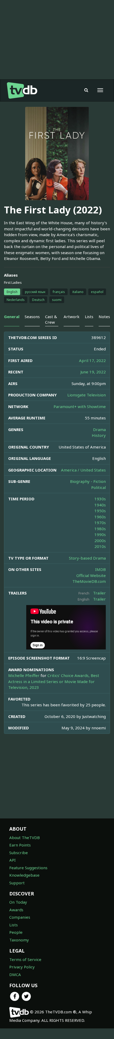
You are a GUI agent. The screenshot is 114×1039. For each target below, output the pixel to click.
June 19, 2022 (93, 371)
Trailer (99, 593)
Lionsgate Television (86, 394)
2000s (100, 540)
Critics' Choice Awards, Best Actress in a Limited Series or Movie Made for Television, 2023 (53, 681)
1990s (100, 534)
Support (17, 882)
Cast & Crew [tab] (51, 319)
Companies (19, 917)
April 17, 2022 (92, 360)
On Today (18, 902)
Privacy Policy (22, 966)
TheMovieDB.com (89, 581)
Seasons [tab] (32, 316)
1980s (100, 528)
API (12, 860)
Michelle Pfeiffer (24, 675)
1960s (100, 516)
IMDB (100, 569)
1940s (100, 504)
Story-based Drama (87, 558)
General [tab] (11, 316)
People (16, 932)
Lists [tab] (89, 316)
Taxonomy (19, 939)
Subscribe (18, 852)
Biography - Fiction (88, 481)
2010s (100, 546)
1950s (100, 510)
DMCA (15, 974)
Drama (99, 429)
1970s (100, 522)
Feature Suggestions (28, 867)
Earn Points (20, 845)
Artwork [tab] (72, 316)
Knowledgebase (24, 875)
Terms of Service (25, 959)
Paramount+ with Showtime (80, 406)
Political (98, 487)
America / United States (83, 470)
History (99, 435)
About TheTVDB (24, 837)
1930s (100, 498)
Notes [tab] (104, 316)
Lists (13, 924)
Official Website (91, 575)
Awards (16, 909)
